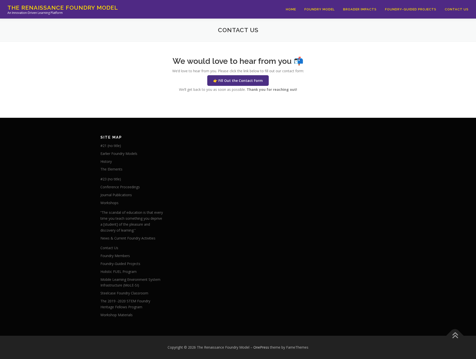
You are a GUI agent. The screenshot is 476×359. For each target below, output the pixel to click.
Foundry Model (319, 9)
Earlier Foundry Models (118, 153)
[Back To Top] (455, 336)
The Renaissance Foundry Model (62, 7)
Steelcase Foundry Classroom (124, 293)
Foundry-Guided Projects (410, 9)
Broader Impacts (360, 9)
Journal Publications (116, 194)
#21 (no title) (110, 145)
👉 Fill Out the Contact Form (238, 80)
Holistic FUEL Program (118, 271)
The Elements (111, 169)
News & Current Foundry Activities (127, 238)
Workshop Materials (116, 314)
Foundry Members (115, 255)
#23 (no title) (110, 179)
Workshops (109, 202)
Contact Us (457, 9)
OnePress (261, 347)
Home (291, 9)
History (106, 161)
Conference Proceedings (120, 187)
